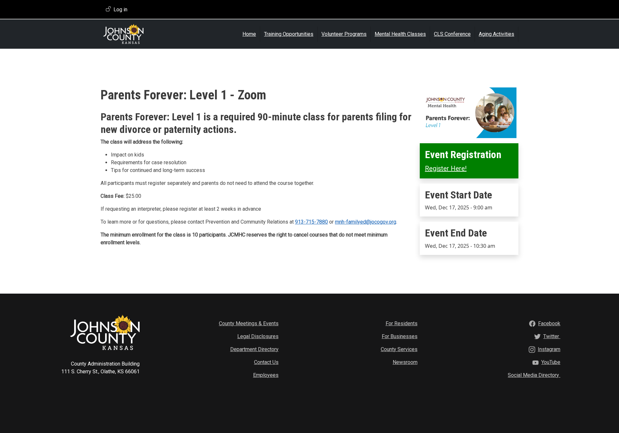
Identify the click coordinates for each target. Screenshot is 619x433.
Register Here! (446, 168)
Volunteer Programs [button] (344, 34)
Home (249, 34)
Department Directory (254, 349)
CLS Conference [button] (452, 34)
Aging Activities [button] (496, 34)
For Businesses (400, 336)
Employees (266, 375)
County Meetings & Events (249, 323)
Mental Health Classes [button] (400, 34)
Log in (120, 9)
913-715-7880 (311, 222)
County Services (399, 349)
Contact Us (266, 362)
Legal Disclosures (258, 336)
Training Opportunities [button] (288, 34)
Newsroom (405, 362)
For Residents (402, 323)
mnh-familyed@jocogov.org (365, 222)
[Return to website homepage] (141, 34)
